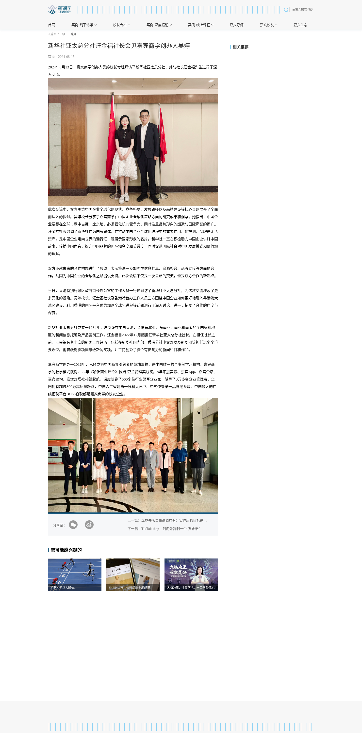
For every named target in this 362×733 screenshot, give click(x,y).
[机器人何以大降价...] (74, 574)
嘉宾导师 (237, 25)
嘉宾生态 (300, 25)
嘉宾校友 (267, 25)
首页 (51, 25)
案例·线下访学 (82, 25)
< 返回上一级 (56, 34)
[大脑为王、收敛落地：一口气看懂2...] (191, 574)
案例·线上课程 (199, 25)
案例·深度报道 (158, 25)
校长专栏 (120, 25)
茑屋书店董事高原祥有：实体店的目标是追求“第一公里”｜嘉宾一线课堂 (196, 520)
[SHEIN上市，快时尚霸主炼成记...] (133, 574)
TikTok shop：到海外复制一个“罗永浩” (170, 529)
